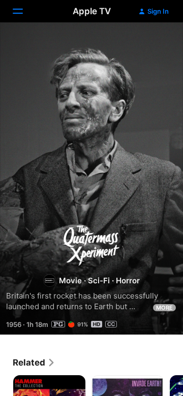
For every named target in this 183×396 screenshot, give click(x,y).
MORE (164, 307)
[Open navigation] (24, 11)
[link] (34, 362)
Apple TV (92, 11)
